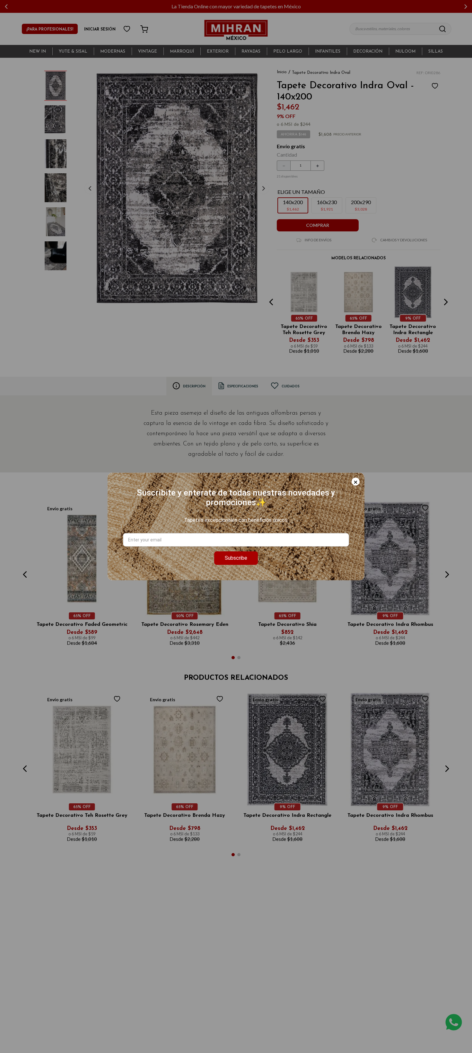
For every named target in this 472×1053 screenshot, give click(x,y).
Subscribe (236, 558)
